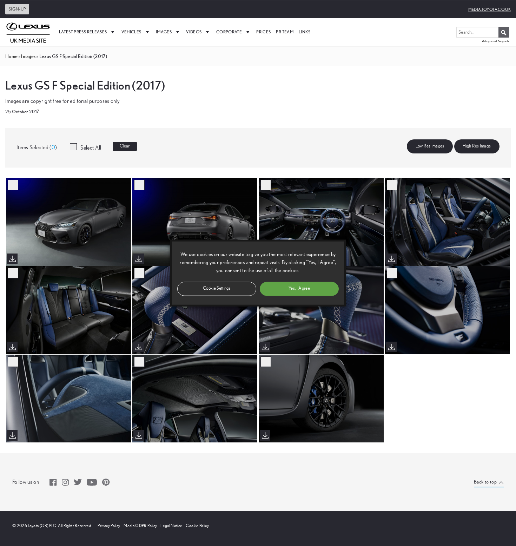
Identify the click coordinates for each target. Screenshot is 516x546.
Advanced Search (495, 41)
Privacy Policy (109, 526)
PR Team (284, 31)
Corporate (229, 31)
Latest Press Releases (83, 31)
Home (11, 56)
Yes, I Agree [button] (299, 288)
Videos (193, 31)
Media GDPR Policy (140, 526)
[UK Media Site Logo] (28, 32)
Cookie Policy (197, 526)
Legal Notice (171, 526)
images (28, 56)
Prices (263, 31)
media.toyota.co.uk (489, 9)
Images (164, 31)
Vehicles (131, 31)
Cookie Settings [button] (217, 288)
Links (305, 31)
